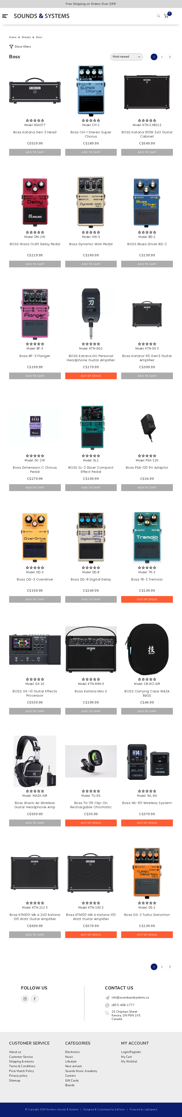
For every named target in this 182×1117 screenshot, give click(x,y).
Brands (26, 37)
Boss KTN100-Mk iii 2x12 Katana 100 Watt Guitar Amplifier (35, 917)
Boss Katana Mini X (91, 691)
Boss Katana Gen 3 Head (35, 132)
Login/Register (131, 1052)
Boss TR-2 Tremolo (147, 579)
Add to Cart (35, 152)
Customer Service (21, 1057)
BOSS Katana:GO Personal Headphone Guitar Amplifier (91, 358)
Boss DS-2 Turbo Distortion (147, 915)
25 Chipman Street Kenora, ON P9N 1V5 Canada (126, 1015)
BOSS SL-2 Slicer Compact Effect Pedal (91, 469)
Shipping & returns (21, 1061)
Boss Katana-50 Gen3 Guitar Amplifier (147, 358)
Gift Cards (72, 1080)
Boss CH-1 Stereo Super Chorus (91, 134)
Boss (39, 37)
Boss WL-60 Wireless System (147, 803)
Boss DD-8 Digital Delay (91, 579)
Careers (70, 1076)
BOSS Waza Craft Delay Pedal (35, 244)
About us (15, 1052)
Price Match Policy (21, 1071)
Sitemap (14, 1080)
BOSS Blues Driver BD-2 (147, 244)
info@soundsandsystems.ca (130, 997)
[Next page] (169, 57)
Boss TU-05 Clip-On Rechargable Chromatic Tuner (91, 807)
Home (12, 37)
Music (69, 1057)
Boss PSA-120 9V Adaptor (147, 467)
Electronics (72, 1052)
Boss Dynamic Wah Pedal (91, 244)
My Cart (126, 1057)
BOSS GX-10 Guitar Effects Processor (35, 693)
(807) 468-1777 (123, 1005)
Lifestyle (71, 1061)
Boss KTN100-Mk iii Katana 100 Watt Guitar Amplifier (91, 917)
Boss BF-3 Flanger (35, 356)
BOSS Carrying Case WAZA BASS (147, 693)
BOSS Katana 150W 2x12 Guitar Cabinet (147, 134)
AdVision (120, 1109)
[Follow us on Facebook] (35, 999)
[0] (166, 16)
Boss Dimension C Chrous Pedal (35, 469)
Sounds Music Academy (81, 1071)
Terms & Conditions (22, 1066)
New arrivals (73, 1066)
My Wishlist (129, 1061)
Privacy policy (18, 1076)
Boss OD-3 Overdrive (35, 579)
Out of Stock (91, 376)
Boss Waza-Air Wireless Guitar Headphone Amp (34, 805)
